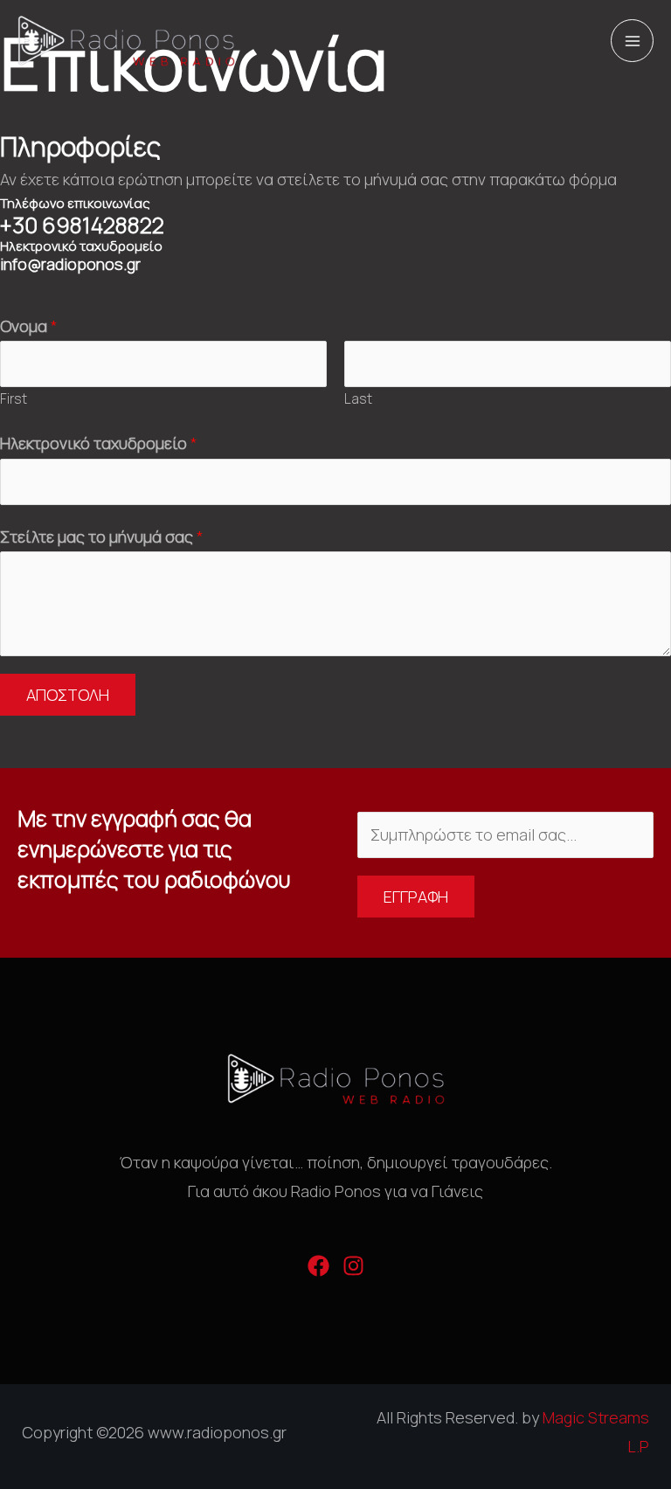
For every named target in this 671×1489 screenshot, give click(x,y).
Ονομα (29, 325)
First (13, 399)
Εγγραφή (416, 896)
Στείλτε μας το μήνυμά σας (102, 536)
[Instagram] (353, 1266)
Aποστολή (67, 694)
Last (358, 399)
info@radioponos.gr (70, 263)
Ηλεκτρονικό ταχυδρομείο (98, 443)
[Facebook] (318, 1266)
